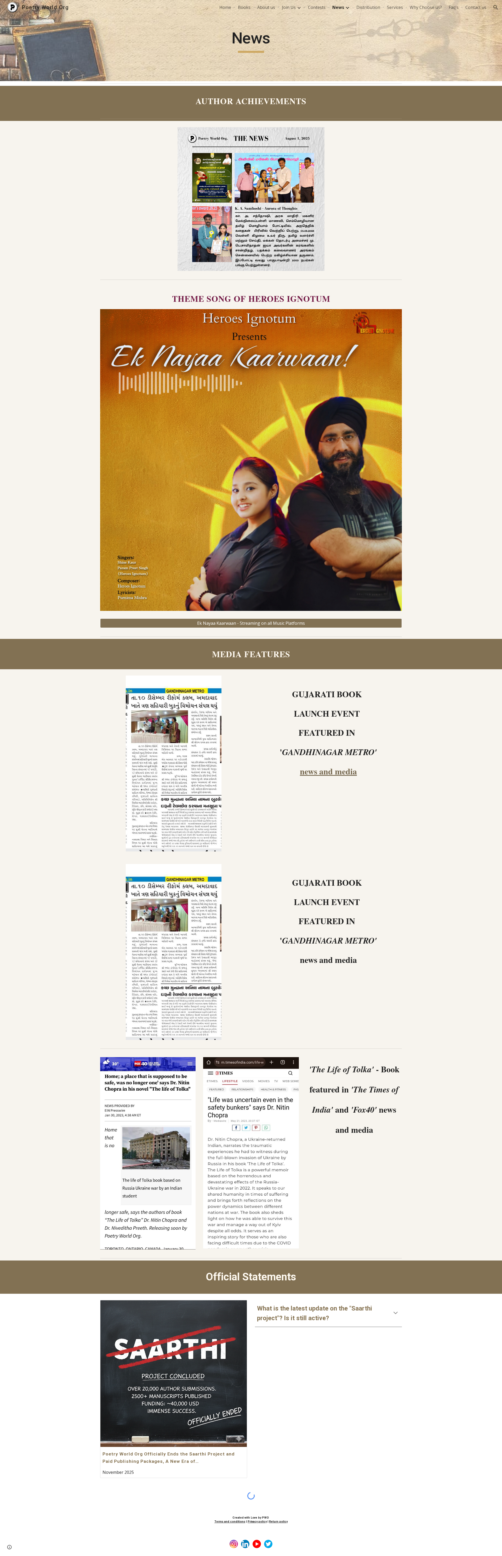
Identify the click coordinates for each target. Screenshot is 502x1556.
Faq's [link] (454, 7)
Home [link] (225, 7)
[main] (251, 40)
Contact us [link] (475, 7)
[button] (495, 7)
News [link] (338, 7)
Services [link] (395, 7)
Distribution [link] (368, 7)
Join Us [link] (289, 7)
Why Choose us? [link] (426, 7)
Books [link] (244, 7)
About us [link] (266, 7)
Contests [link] (317, 7)
